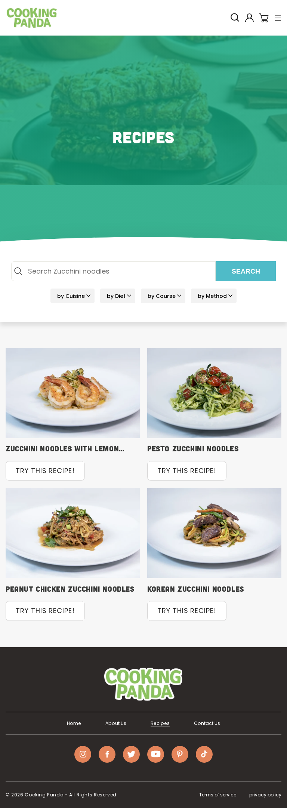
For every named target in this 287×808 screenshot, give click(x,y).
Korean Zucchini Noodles (195, 588)
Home (74, 723)
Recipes (160, 723)
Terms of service (217, 795)
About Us (115, 723)
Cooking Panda (44, 795)
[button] (278, 17)
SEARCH (246, 271)
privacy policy (265, 795)
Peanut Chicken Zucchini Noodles (70, 588)
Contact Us (207, 723)
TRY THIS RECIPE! (45, 470)
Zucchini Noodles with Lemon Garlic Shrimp (62, 448)
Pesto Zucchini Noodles (192, 448)
